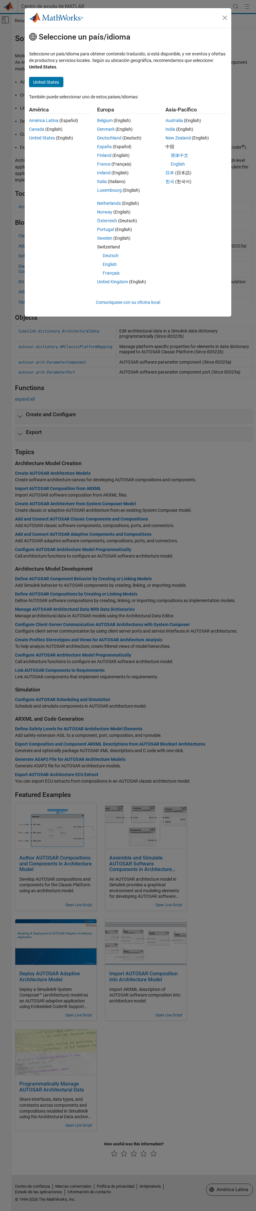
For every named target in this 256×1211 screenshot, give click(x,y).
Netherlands (109, 203)
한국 (169, 181)
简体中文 (179, 155)
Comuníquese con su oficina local (128, 302)
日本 (169, 172)
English (110, 264)
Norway (104, 212)
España (104, 146)
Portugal (105, 229)
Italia (102, 181)
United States (42, 137)
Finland (104, 155)
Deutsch (111, 255)
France (104, 164)
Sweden (104, 238)
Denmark (106, 129)
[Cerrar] (224, 17)
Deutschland (109, 137)
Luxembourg (109, 190)
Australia (174, 120)
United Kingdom (112, 281)
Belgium (105, 120)
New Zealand (178, 137)
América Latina (43, 120)
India (170, 129)
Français (111, 273)
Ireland (104, 172)
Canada (36, 129)
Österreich (107, 220)
